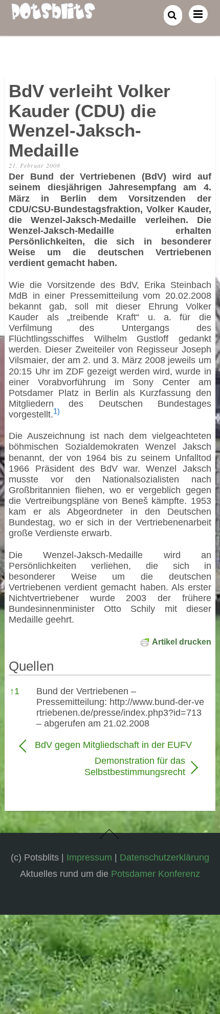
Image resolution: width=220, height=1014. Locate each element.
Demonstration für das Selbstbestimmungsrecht (102, 766)
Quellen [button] (31, 666)
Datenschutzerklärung (164, 857)
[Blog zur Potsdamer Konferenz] (53, 14)
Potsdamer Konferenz (155, 873)
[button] (56, 414)
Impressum (89, 857)
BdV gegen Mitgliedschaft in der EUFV (113, 745)
